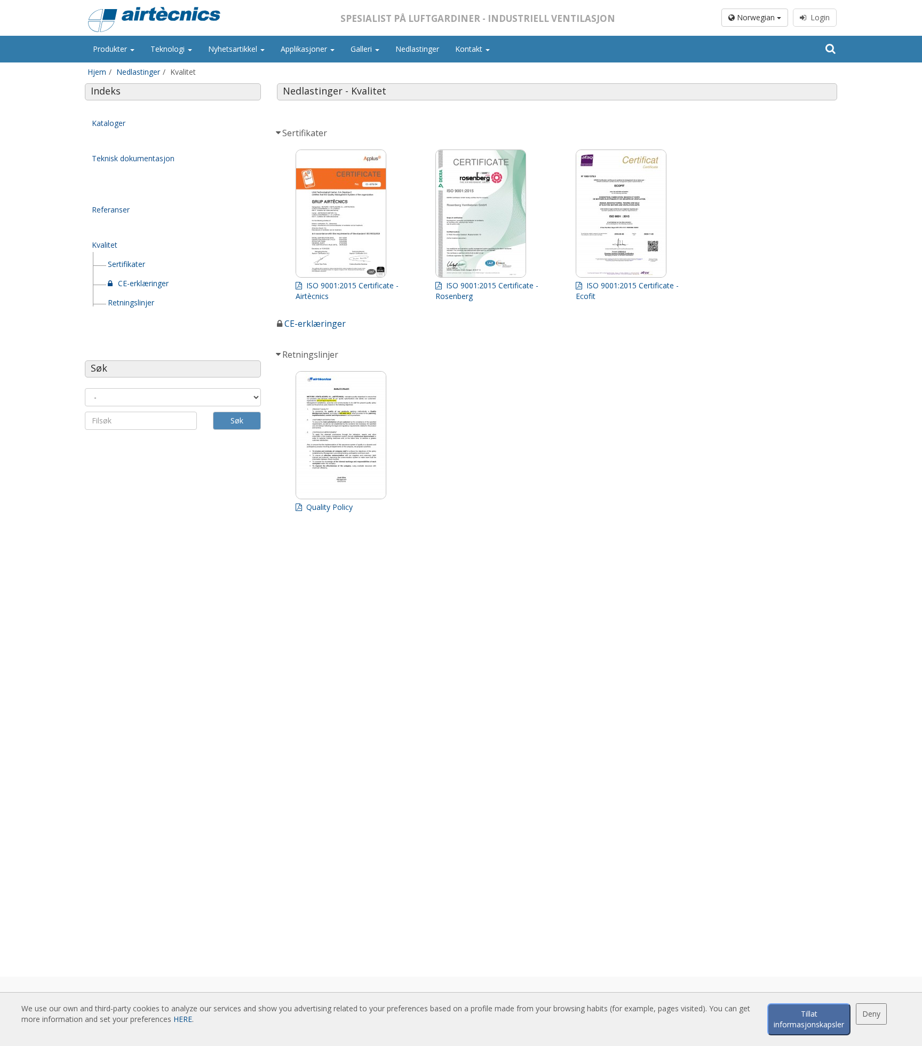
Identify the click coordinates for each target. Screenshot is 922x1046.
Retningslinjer (131, 302)
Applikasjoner (305, 49)
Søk (236, 420)
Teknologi (168, 49)
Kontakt (469, 49)
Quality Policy (328, 507)
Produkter (111, 49)
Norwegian (756, 17)
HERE (182, 1019)
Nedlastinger (417, 49)
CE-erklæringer (143, 283)
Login (818, 17)
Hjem (97, 72)
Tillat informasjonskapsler (809, 1019)
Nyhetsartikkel (233, 49)
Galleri (362, 49)
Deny (871, 1014)
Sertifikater (126, 264)
